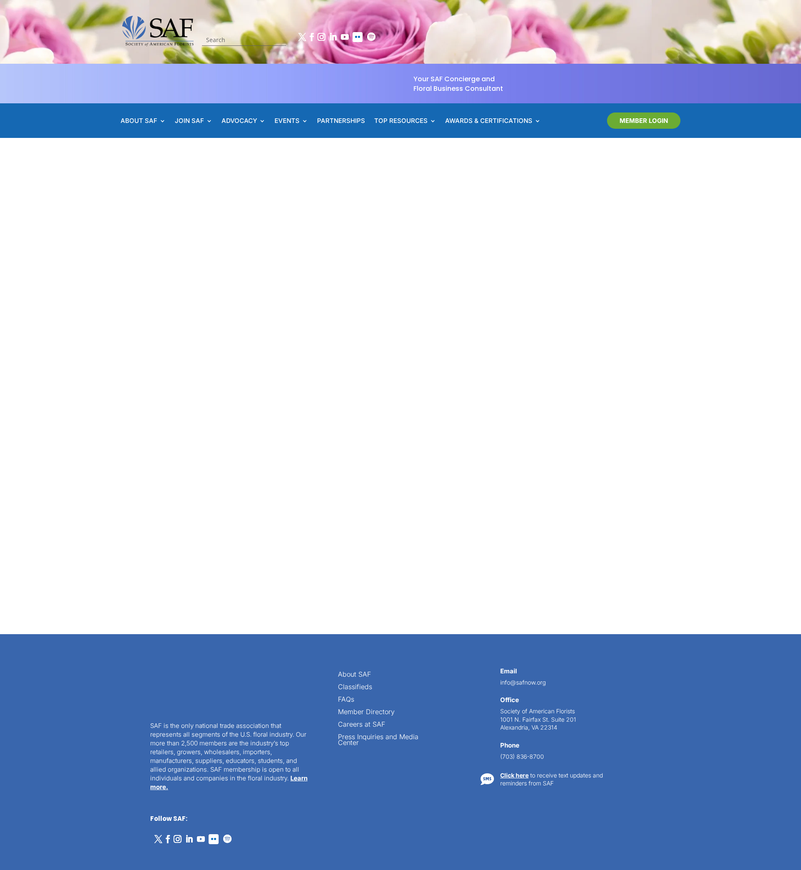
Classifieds (355, 687)
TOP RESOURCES (401, 121)
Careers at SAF (361, 724)
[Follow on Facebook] (312, 37)
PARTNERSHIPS (341, 121)
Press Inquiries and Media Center (378, 740)
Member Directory (366, 712)
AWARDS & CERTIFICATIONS (488, 121)
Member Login (644, 121)
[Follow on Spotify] (371, 37)
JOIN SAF (189, 121)
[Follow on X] (302, 37)
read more (216, 549)
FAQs (346, 699)
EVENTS (287, 121)
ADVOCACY (239, 121)
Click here (514, 775)
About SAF (354, 674)
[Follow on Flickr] (358, 37)
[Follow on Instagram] (321, 37)
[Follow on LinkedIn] (333, 37)
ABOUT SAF (139, 121)
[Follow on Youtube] (345, 37)
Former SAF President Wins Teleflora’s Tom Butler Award (298, 494)
